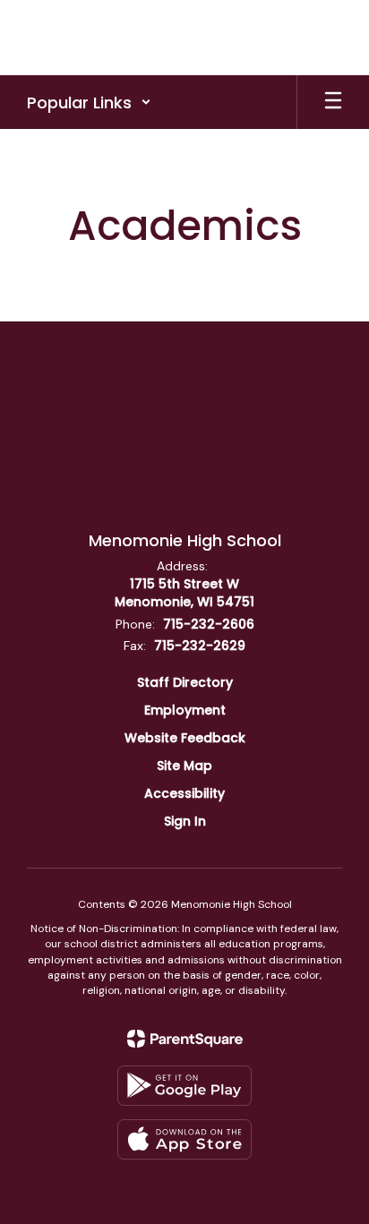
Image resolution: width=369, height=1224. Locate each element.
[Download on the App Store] (184, 1139)
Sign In (185, 821)
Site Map (184, 766)
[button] (89, 102)
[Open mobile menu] (333, 102)
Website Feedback (184, 738)
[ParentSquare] (185, 1038)
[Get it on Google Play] (184, 1086)
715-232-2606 (208, 624)
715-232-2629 (199, 646)
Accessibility (184, 793)
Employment (185, 710)
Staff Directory (185, 682)
